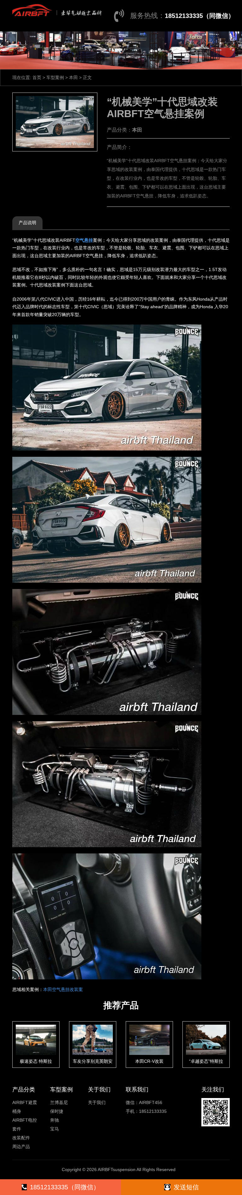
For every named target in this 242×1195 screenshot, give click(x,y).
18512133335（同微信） (199, 15)
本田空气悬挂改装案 (63, 989)
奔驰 (54, 1120)
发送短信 (186, 1187)
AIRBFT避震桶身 (24, 1107)
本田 (73, 77)
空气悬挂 (84, 240)
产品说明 (27, 222)
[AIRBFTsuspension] (56, 9)
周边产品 (21, 1146)
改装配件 (21, 1137)
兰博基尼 (59, 1102)
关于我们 (97, 1102)
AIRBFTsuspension (116, 1169)
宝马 (54, 1128)
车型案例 (55, 77)
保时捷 (56, 1111)
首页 (36, 77)
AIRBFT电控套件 (24, 1124)
